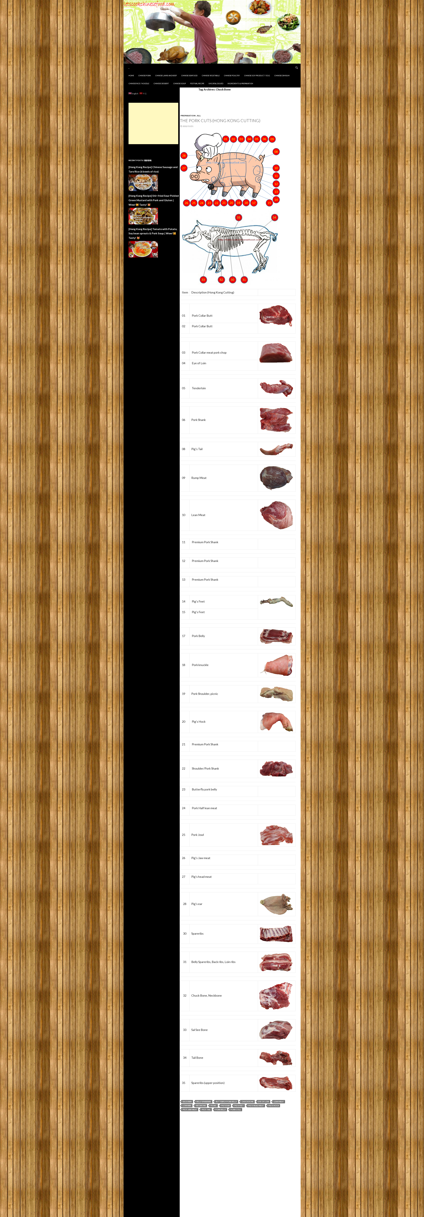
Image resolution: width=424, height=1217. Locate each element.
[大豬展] (276, 420)
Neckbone (201, 1105)
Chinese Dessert (161, 83)
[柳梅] (276, 388)
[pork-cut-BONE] (230, 247)
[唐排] (275, 995)
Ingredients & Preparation (240, 83)
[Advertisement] (153, 123)
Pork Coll (236, 1109)
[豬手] (276, 721)
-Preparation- (188, 115)
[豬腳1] (276, 601)
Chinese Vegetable (211, 75)
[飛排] (275, 1083)
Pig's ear (225, 1105)
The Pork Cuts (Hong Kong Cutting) (220, 120)
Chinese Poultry (232, 75)
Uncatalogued (216, 83)
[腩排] (275, 962)
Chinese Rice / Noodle (139, 83)
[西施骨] (275, 1030)
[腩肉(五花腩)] (276, 636)
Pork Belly (220, 1109)
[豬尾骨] (275, 1057)
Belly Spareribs (203, 1102)
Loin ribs (187, 1105)
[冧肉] (276, 478)
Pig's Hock (273, 1105)
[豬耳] (276, 904)
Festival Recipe (197, 83)
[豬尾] (276, 449)
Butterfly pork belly (226, 1102)
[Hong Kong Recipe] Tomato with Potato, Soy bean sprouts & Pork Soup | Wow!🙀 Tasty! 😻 (153, 233)
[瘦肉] (276, 515)
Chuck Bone (248, 1102)
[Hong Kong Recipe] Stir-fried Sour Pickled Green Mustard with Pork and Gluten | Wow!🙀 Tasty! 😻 (154, 200)
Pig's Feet (239, 1105)
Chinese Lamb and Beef (166, 75)
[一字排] (276, 933)
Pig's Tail (206, 1109)
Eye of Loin (263, 1102)
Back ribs (187, 1102)
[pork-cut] (230, 169)
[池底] (276, 768)
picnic (214, 1105)
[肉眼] (275, 352)
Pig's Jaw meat (190, 1109)
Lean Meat (279, 1102)
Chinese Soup (179, 83)
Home (131, 75)
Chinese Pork (144, 75)
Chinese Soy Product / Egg (257, 75)
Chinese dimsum (282, 75)
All (199, 115)
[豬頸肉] (276, 835)
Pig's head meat (256, 1105)
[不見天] (276, 693)
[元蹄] (276, 665)
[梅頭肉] (275, 315)
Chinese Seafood (189, 75)
